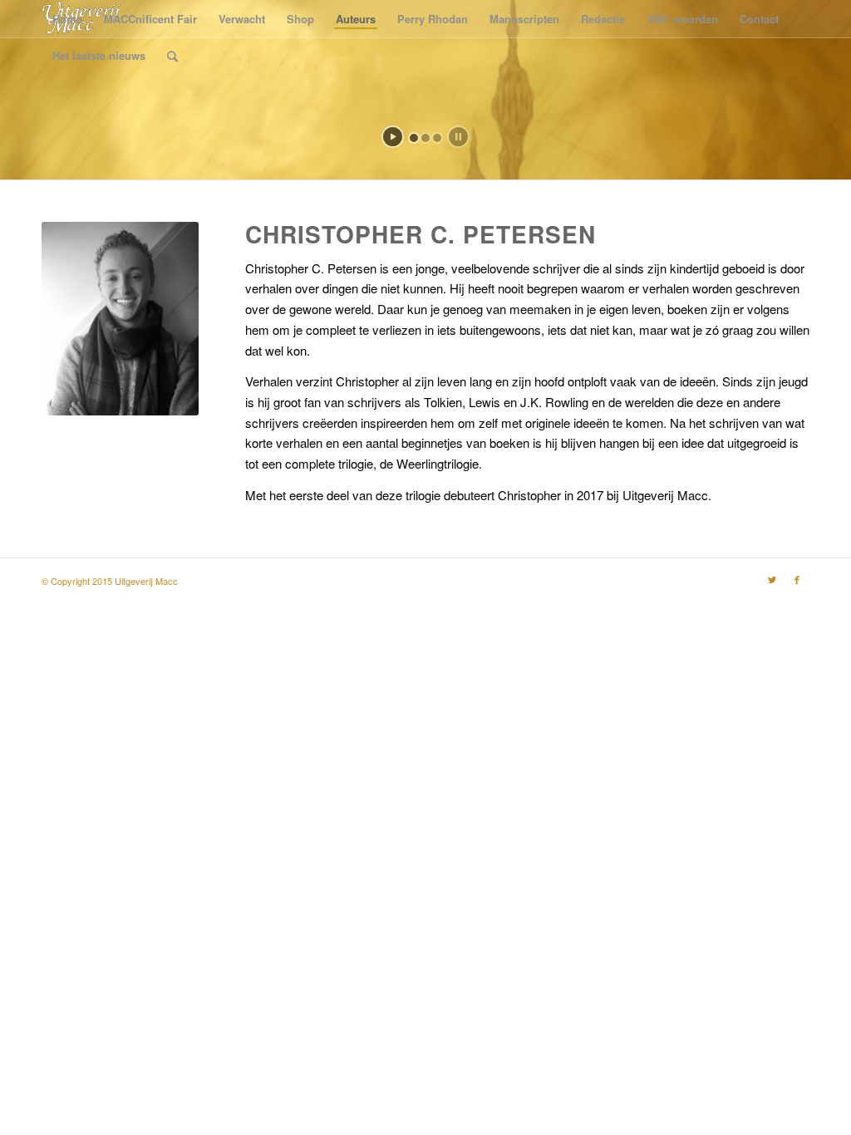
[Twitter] (772, 579)
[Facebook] (797, 579)
